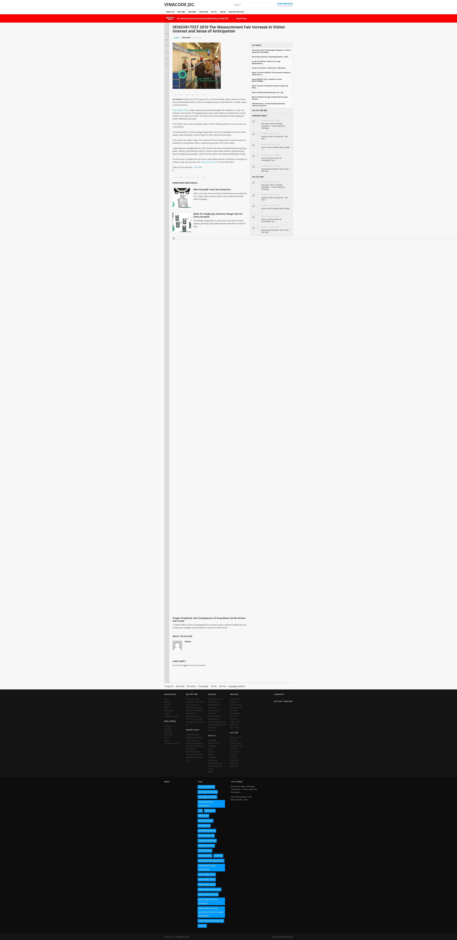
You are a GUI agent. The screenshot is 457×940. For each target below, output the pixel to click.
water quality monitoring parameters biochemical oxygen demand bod (211, 912)
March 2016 (234, 727)
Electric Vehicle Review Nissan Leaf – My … (268, 92)
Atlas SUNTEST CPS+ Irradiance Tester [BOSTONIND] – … (267, 80)
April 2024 (234, 702)
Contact (167, 713)
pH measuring (204, 826)
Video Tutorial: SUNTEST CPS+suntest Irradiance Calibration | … (271, 74)
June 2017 (234, 716)
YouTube (202, 926)
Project (211, 713)
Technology (168, 710)
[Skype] (288, 782)
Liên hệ (222, 12)
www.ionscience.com (209, 162)
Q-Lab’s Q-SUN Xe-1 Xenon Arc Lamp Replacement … (266, 62)
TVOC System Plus (180, 110)
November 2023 (236, 707)
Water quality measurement (209, 889)
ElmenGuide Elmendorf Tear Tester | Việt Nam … (275, 170)
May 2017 (234, 719)
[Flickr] (270, 782)
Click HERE (198, 167)
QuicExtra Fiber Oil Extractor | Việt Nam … (274, 137)
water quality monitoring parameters (208, 901)
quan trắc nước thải (206, 846)
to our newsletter (285, 4)
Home (166, 699)
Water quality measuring (208, 894)
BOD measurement (206, 787)
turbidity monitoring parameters (211, 860)
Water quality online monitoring (211, 921)
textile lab (218, 856)
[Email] (266, 787)
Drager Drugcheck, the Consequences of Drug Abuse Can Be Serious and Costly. (209, 619)
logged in (186, 665)
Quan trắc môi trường (207, 841)
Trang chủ (170, 12)
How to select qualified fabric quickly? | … (275, 148)
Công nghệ (203, 12)
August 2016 (235, 722)
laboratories (209, 811)
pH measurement (205, 821)
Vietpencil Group (286, 937)
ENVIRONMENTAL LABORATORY (206, 804)
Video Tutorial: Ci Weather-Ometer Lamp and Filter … (270, 87)
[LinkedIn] (279, 782)
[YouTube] (283, 782)
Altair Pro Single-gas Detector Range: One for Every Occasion (218, 215)
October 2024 (235, 699)
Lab (200, 811)
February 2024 (235, 705)
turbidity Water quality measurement (207, 867)
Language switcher (236, 12)
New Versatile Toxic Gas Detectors (212, 189)
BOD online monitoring (208, 792)
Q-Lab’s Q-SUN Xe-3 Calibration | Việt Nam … (269, 68)
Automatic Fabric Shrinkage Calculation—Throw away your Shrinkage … (271, 51)
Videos (210, 730)
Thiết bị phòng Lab (215, 722)
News (166, 707)
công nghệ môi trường (207, 797)
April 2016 (234, 725)
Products (211, 710)
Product (167, 705)
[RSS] (270, 787)
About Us (167, 702)
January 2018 (235, 713)
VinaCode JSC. (179, 4)
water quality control (207, 874)
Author (176, 38)
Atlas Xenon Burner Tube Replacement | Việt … (271, 57)
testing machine (205, 856)
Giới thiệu (181, 12)
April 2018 (234, 710)
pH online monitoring (207, 831)
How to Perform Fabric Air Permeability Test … (271, 159)
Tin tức (214, 12)
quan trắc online (205, 851)
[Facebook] (266, 782)
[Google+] (275, 782)
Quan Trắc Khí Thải (206, 836)
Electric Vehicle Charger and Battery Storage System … (270, 98)
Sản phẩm (192, 12)
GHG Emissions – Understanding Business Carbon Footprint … (268, 105)
